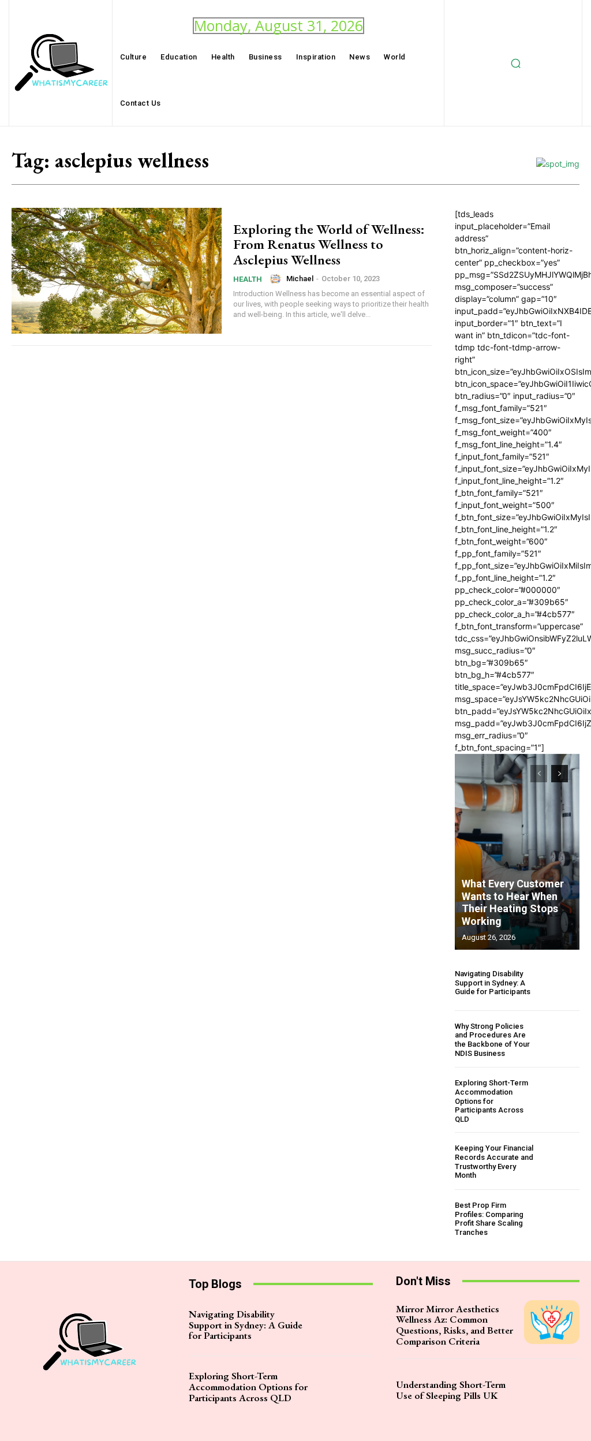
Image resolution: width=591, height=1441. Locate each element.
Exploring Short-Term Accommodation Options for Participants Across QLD (491, 1100)
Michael (299, 278)
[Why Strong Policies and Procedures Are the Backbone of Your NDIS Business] (560, 1040)
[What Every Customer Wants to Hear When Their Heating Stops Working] (517, 851)
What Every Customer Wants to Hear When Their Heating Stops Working (513, 902)
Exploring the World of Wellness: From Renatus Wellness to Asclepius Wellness (329, 244)
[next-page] (559, 773)
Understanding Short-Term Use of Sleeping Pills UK (451, 1390)
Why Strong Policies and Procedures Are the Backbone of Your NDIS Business (492, 1040)
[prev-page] (538, 773)
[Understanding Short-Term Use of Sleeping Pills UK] (551, 1390)
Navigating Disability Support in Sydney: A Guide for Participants (492, 982)
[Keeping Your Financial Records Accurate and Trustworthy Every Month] (560, 1162)
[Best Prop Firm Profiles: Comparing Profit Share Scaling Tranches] (560, 1219)
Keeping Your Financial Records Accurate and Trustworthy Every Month (494, 1161)
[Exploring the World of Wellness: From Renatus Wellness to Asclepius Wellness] (117, 271)
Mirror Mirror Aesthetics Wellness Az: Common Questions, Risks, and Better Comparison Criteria (454, 1324)
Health (247, 279)
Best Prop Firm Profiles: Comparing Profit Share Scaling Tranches (489, 1219)
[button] (515, 63)
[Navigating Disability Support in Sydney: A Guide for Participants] (560, 983)
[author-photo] (277, 279)
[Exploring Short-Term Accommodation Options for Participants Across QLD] (560, 1097)
